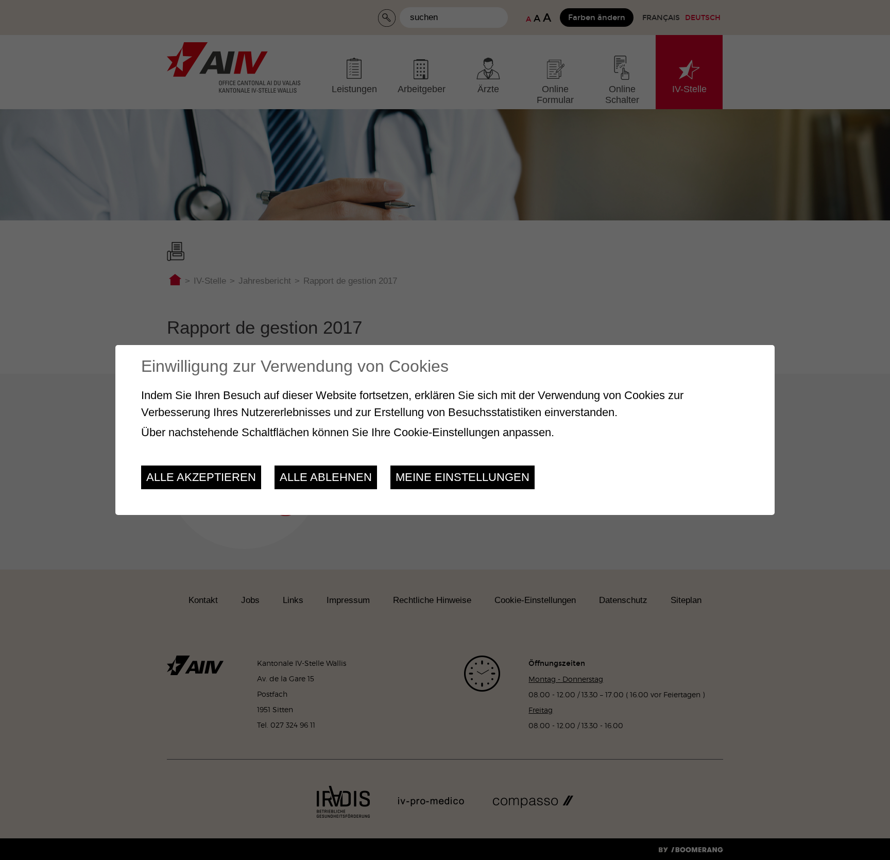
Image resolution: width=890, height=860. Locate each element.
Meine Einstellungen (462, 477)
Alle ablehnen (326, 477)
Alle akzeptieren (201, 477)
